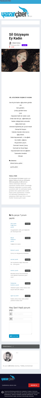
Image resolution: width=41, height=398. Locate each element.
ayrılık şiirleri (14, 167)
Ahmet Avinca (16, 43)
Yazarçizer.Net (5, 1)
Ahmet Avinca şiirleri (16, 163)
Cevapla (27, 224)
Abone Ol (34, 385)
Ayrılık (24, 45)
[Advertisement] (20, 84)
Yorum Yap (15, 336)
